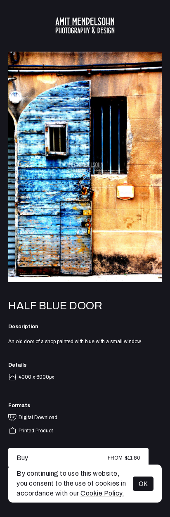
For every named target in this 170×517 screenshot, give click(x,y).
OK (143, 483)
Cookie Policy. (102, 493)
